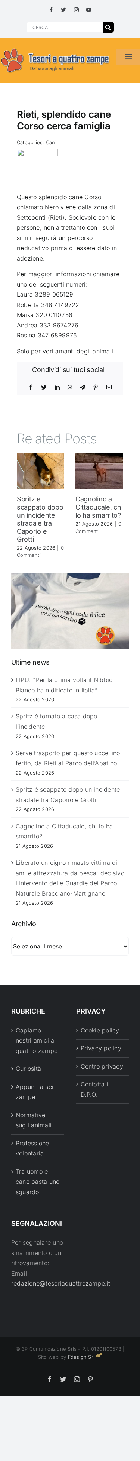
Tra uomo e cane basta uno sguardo (37, 1182)
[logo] (55, 48)
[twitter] (63, 9)
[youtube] (88, 9)
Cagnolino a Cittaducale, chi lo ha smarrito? (99, 507)
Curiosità (28, 1068)
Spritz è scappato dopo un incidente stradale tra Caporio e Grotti (40, 519)
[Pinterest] (95, 387)
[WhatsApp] (70, 387)
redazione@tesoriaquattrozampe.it (61, 1283)
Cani (51, 142)
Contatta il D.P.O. (95, 1089)
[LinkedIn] (57, 387)
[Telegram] (82, 387)
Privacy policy (101, 1048)
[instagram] (76, 9)
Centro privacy (102, 1066)
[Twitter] (43, 387)
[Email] (109, 387)
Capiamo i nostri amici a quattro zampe (36, 1040)
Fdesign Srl (81, 1357)
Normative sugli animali (34, 1120)
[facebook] (51, 9)
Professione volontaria (32, 1148)
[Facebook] (30, 387)
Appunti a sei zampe (34, 1092)
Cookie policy (100, 1030)
